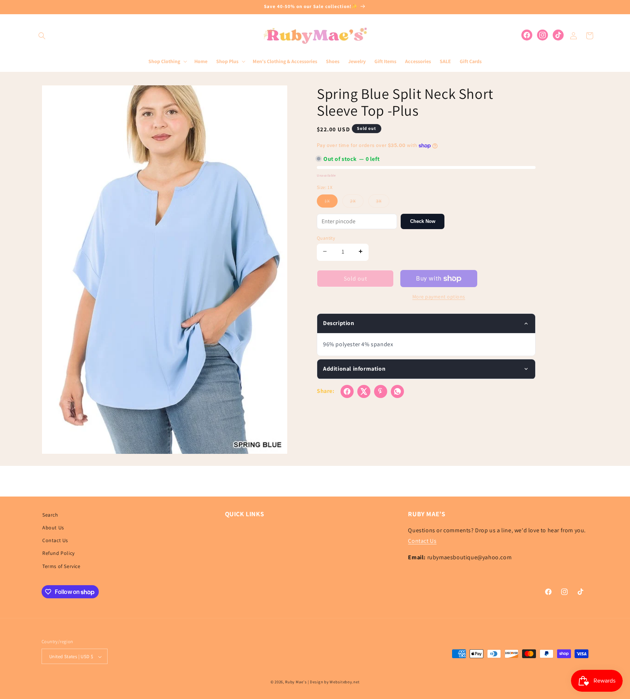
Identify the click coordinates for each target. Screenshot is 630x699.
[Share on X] (363, 391)
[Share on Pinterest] (380, 391)
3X (382, 202)
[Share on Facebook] (347, 391)
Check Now (422, 221)
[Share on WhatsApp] (397, 391)
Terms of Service (61, 566)
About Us (53, 527)
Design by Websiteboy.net (334, 682)
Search (50, 514)
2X (356, 202)
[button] (42, 36)
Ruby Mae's (296, 682)
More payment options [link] (438, 296)
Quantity (326, 238)
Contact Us (55, 540)
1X (331, 202)
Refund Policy (58, 553)
